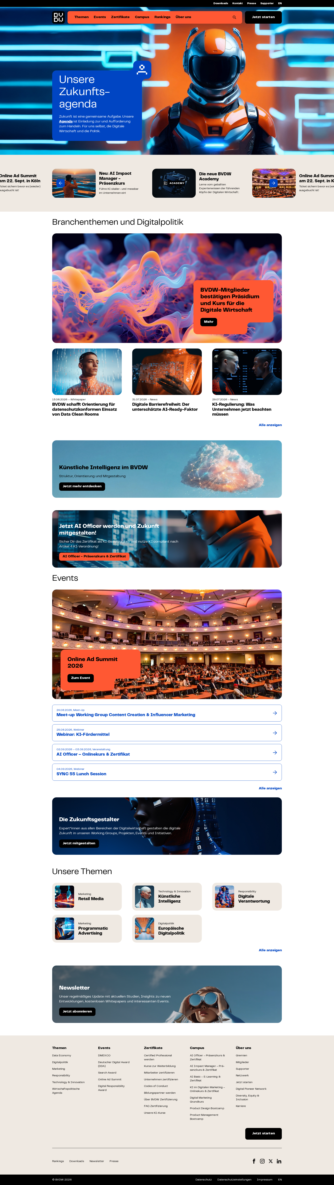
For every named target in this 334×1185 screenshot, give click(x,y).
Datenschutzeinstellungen (234, 1180)
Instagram (262, 1161)
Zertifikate (153, 1048)
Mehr (208, 322)
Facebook (254, 1161)
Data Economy (61, 1055)
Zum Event (80, 678)
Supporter (267, 3)
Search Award (107, 1073)
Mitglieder (242, 1062)
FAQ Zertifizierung (156, 1106)
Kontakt (237, 3)
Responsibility (61, 1075)
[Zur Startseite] (58, 17)
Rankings (58, 1161)
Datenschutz (204, 1180)
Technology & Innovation (68, 1082)
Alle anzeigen (270, 425)
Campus (197, 1048)
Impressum (264, 1180)
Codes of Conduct (156, 1086)
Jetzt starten (263, 17)
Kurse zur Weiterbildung (160, 1066)
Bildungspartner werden (160, 1093)
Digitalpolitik (60, 1062)
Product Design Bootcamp (207, 1108)
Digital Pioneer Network (251, 1089)
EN (280, 3)
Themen (59, 1048)
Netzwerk (242, 1075)
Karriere (241, 1106)
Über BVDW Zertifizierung (160, 1099)
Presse (251, 3)
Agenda (66, 121)
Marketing (58, 1069)
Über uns (243, 1048)
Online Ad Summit (110, 1079)
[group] (97, 183)
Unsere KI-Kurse (154, 1113)
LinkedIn (279, 1161)
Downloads (220, 3)
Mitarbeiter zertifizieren (159, 1073)
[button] (60, 183)
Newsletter (97, 1161)
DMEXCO (104, 1055)
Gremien (241, 1055)
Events (104, 1048)
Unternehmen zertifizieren (161, 1079)
